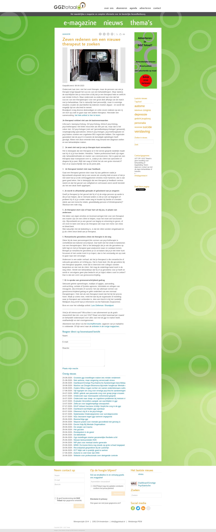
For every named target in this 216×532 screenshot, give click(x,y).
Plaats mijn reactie (70, 368)
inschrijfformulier (94, 324)
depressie (141, 114)
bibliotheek (138, 110)
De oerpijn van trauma (83, 427)
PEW (140, 522)
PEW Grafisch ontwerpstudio (78, 530)
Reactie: (65, 348)
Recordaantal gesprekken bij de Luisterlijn (91, 448)
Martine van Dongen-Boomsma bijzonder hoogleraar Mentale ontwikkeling (104, 385)
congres (147, 110)
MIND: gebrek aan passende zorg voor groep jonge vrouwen (99, 393)
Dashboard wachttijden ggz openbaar (89, 409)
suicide (147, 127)
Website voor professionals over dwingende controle (96, 455)
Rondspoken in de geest (84, 432)
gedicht (138, 118)
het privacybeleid (107, 488)
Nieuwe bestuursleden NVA (85, 440)
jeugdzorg (146, 118)
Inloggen (56, 530)
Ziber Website (62, 530)
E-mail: (65, 342)
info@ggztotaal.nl (141, 176)
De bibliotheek (80, 435)
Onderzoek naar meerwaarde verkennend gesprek (95, 396)
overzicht (66, 34)
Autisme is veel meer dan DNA (86, 453)
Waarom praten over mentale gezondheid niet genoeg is (97, 422)
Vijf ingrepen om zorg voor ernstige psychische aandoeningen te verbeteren (105, 391)
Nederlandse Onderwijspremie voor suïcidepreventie (96, 414)
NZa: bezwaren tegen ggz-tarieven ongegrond (93, 417)
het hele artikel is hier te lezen (87, 115)
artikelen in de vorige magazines (105, 326)
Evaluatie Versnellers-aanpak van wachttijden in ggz (95, 401)
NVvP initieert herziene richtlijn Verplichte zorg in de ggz (97, 406)
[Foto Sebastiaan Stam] (93, 65)
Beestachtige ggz (81, 419)
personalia (140, 123)
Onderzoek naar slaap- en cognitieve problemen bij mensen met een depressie (107, 398)
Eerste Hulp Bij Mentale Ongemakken (89, 424)
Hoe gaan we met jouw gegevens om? (105, 503)
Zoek (136, 145)
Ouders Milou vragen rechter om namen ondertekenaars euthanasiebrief (104, 388)
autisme (140, 106)
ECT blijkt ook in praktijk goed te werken (91, 450)
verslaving (142, 131)
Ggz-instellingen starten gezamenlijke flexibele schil (95, 437)
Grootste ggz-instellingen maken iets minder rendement (97, 378)
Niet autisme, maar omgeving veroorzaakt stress (94, 380)
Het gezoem (79, 430)
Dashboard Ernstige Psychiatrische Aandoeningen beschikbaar (100, 383)
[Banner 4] (145, 60)
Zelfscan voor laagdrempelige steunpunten (91, 404)
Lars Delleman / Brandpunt (102, 305)
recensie (138, 127)
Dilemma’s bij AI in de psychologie (88, 411)
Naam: (65, 336)
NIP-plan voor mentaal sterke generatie (90, 442)
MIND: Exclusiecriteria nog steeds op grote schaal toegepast (99, 445)
